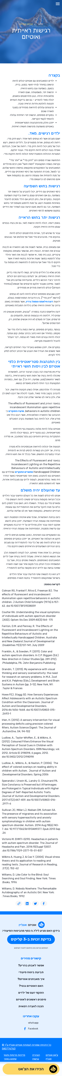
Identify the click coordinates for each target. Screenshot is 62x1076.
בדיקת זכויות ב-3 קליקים (31, 939)
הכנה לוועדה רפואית (31, 1006)
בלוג (40, 24)
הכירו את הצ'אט (31, 1069)
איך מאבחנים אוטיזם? (31, 979)
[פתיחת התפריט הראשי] (57, 3)
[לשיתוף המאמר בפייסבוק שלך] (44, 903)
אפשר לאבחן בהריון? (31, 965)
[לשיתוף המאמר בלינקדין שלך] (27, 903)
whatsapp (33, 1022)
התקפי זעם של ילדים (31, 992)
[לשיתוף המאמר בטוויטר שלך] (35, 903)
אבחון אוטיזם (26, 24)
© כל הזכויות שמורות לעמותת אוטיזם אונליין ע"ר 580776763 (26, 1046)
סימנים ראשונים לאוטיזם (31, 999)
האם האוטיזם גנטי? (31, 986)
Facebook (33, 1028)
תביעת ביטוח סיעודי (31, 972)
